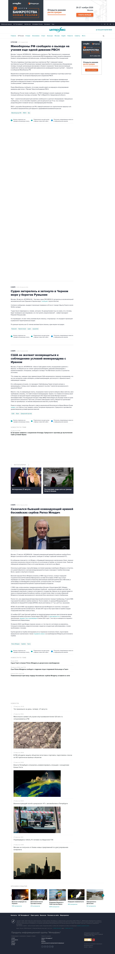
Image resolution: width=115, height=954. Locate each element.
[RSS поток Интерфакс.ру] (50, 947)
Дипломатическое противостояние (36, 902)
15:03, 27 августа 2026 (23, 135)
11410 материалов (17, 906)
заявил (13, 407)
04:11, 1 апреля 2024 (23, 42)
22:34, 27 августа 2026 (22, 351)
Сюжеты (77, 36)
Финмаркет (47, 24)
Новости (70, 36)
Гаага (28, 644)
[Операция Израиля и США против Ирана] (57, 900)
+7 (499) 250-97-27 (69, 928)
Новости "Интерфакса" (46, 938)
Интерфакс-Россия (37, 24)
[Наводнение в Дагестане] (95, 899)
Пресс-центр (35, 915)
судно (29, 329)
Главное (13, 36)
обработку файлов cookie (83, 925)
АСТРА (13, 944)
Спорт (43, 36)
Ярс (29, 113)
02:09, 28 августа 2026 (22, 287)
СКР (20, 214)
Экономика (35, 36)
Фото (83, 36)
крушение (35, 329)
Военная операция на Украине (19, 902)
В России (21, 36)
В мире (28, 36)
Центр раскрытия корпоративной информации (52, 943)
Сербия (23, 644)
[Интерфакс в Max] (52, 947)
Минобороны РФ (16, 113)
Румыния (14, 329)
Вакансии (43, 915)
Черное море (22, 329)
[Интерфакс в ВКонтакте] (47, 947)
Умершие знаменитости (76, 902)
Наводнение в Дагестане (91, 902)
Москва (57, 36)
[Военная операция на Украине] (20, 899)
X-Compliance (14, 940)
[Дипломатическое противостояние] (38, 899)
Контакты (14, 915)
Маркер (13, 943)
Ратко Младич (15, 644)
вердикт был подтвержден (28, 618)
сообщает (31, 190)
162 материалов (91, 906)
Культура (50, 36)
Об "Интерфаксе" (18, 24)
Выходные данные (88, 945)
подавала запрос (39, 634)
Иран (17, 413)
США (12, 413)
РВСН (24, 113)
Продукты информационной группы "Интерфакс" (36, 932)
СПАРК (13, 938)
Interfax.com (27, 24)
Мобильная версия (6, 24)
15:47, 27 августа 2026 (21, 505)
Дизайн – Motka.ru (88, 947)
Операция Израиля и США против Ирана (56, 903)
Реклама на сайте (53, 915)
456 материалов (72, 904)
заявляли (63, 208)
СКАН (42, 940)
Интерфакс (57, 29)
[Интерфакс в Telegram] (45, 947)
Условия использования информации (93, 943)
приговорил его (54, 616)
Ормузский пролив (26, 413)
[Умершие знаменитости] (76, 899)
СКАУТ (13, 941)
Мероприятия (64, 915)
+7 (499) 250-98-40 (57, 928)
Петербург (14, 214)
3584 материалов (54, 906)
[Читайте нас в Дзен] (42, 947)
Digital (63, 36)
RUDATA (43, 941)
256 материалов (35, 906)
